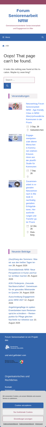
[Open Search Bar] (42, 37)
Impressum (39, 424)
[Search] (7, 86)
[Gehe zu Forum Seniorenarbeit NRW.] (3, 46)
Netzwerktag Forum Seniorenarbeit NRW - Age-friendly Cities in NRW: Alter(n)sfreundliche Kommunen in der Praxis (35, 113)
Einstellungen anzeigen (23, 419)
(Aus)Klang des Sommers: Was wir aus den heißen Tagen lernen (23, 262)
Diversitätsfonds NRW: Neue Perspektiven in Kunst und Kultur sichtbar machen (23, 273)
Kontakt (8, 387)
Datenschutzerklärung (10, 424)
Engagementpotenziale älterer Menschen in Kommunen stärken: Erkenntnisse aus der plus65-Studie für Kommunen (31, 151)
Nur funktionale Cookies (23, 412)
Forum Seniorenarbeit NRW (23, 15)
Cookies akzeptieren (23, 405)
